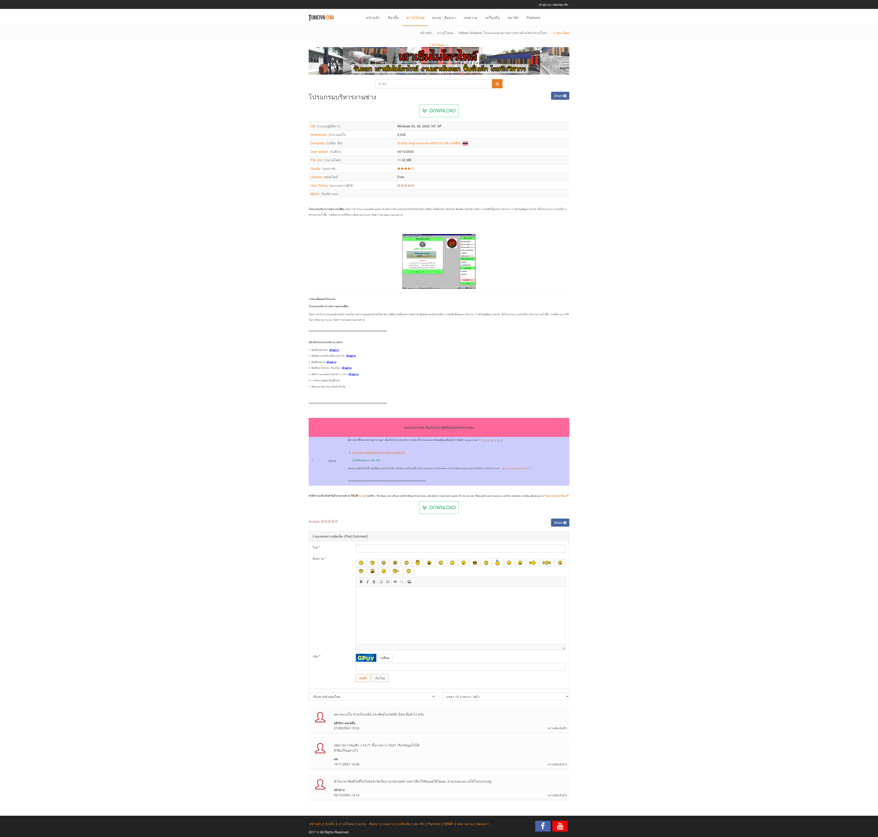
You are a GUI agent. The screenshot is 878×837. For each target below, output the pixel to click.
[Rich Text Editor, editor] (460, 615)
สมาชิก (513, 17)
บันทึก (363, 678)
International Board (557, 496)
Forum (362, 496)
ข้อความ (319, 558)
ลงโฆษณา (439, 44)
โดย (316, 547)
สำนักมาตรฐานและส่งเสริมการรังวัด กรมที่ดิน (429, 143)
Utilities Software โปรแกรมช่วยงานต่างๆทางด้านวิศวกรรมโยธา (503, 32)
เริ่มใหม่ (380, 678)
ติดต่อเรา (483, 823)
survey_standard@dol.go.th (516, 468)
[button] (361, 582)
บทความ (471, 17)
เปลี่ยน (385, 657)
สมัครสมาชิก (560, 4)
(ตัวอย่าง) (351, 356)
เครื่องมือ (492, 17)
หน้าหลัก (373, 17)
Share (559, 95)
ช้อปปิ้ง (393, 17)
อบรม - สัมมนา (444, 17)
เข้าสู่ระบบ (545, 4)
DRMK (448, 823)
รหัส (316, 656)
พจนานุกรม (465, 823)
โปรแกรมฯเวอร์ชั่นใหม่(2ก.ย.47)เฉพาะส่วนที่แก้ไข (378, 452)
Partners (533, 17)
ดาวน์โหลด (416, 17)
